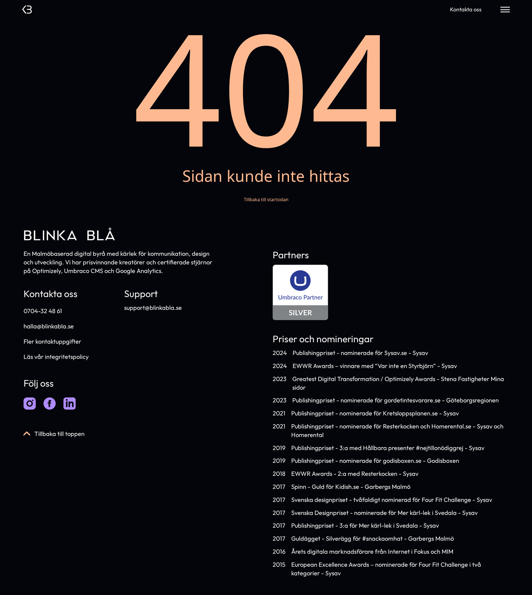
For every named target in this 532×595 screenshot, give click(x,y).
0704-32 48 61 (43, 311)
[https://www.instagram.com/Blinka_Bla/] (30, 403)
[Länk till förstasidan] (27, 10)
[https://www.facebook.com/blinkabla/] (50, 403)
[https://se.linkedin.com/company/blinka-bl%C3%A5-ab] (69, 403)
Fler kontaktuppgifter (52, 341)
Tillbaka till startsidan (266, 199)
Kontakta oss (466, 9)
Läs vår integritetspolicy (56, 357)
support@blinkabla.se (153, 307)
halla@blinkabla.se (49, 326)
